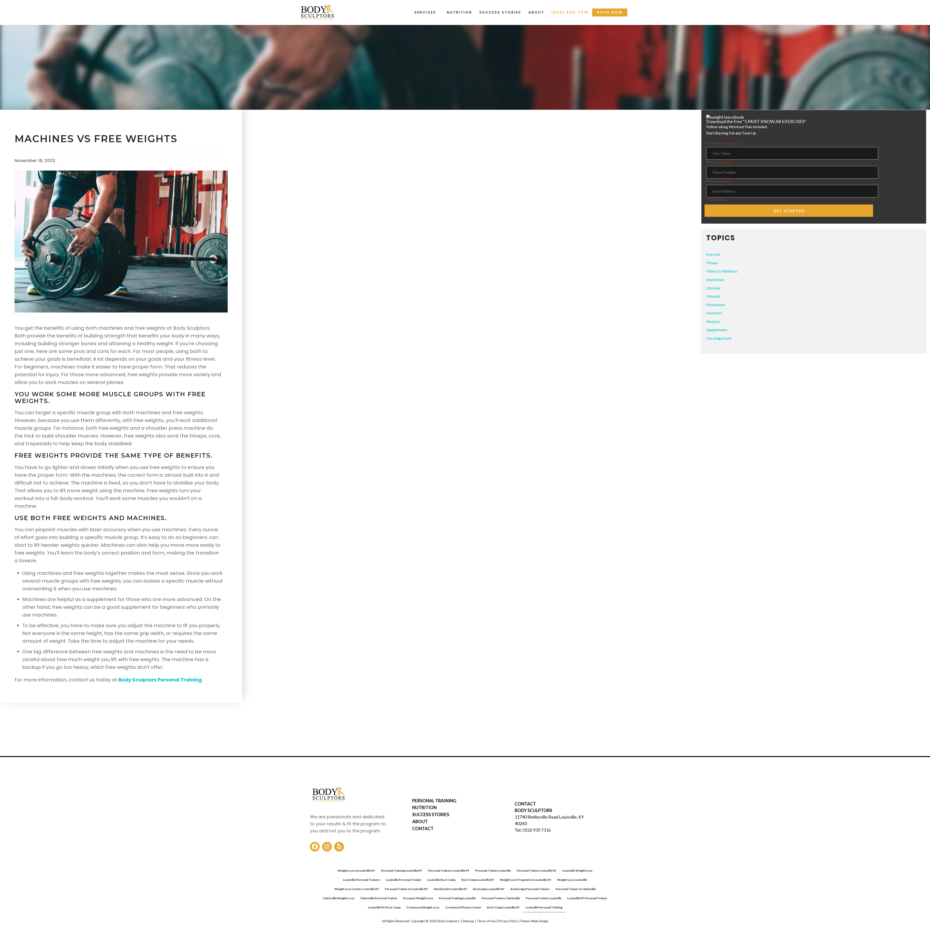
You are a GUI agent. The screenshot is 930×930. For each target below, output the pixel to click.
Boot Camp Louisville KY (477, 880)
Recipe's (713, 321)
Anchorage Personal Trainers (530, 889)
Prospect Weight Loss (418, 898)
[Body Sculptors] (317, 23)
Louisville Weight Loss (577, 870)
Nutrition (459, 12)
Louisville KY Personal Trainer (587, 898)
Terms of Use (486, 921)
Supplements (717, 329)
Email (718, 181)
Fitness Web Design (534, 921)
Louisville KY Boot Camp (384, 907)
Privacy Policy (508, 921)
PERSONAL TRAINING (434, 800)
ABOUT (420, 821)
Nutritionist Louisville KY (450, 889)
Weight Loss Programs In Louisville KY (525, 880)
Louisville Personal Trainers (361, 880)
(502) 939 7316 (536, 830)
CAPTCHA (715, 200)
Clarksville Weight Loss (338, 898)
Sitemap (468, 921)
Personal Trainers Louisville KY (448, 870)
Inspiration (715, 279)
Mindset (713, 296)
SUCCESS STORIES (430, 814)
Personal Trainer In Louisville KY (406, 889)
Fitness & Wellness (36, 124)
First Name (723, 143)
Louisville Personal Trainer (403, 880)
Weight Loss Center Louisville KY (356, 889)
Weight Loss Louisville (572, 880)
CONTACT (423, 828)
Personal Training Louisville (457, 898)
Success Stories (500, 12)
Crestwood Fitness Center (463, 907)
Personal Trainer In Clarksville (576, 889)
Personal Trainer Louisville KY (537, 870)
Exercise (713, 254)
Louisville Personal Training (544, 907)
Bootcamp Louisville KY (488, 889)
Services (425, 12)
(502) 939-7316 (570, 12)
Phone (719, 162)
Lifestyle (713, 288)
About (536, 12)
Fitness (712, 262)
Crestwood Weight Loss (422, 907)
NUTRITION (424, 807)
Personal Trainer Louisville (493, 870)
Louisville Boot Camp (441, 880)
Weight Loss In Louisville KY (356, 870)
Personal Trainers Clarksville (500, 898)
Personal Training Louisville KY (401, 870)
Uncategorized (718, 338)
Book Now (609, 12)
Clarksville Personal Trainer (378, 898)
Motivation (715, 304)
